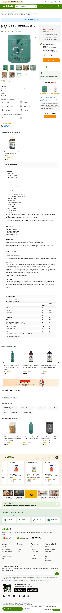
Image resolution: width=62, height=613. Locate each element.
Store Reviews (6, 549)
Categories (3, 13)
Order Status (48, 551)
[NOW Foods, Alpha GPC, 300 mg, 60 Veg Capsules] (33, 470)
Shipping (47, 554)
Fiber (22, 14)
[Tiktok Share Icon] (28, 596)
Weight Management (19, 13)
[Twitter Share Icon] (9, 596)
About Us (4, 546)
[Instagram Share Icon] (23, 596)
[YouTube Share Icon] (14, 596)
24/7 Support (48, 546)
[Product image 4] (26, 68)
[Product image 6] (5, 75)
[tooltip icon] (13, 457)
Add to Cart (12, 148)
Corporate (19, 546)
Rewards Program (7, 551)
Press (18, 551)
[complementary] (27, 608)
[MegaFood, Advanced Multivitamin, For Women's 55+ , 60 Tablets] (51, 470)
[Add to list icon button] (35, 36)
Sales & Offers (34, 551)
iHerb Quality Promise (8, 558)
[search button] (35, 6)
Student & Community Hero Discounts (37, 554)
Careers (19, 549)
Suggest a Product (50, 549)
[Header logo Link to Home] (9, 6)
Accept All (56, 609)
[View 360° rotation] (26, 75)
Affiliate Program (6, 554)
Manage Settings (47, 609)
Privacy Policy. (11, 580)
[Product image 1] (5, 68)
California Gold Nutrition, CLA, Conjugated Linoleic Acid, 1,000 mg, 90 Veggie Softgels (49, 99)
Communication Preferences (49, 559)
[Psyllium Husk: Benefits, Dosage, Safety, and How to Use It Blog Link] (43, 495)
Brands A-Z (3, 11)
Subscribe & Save (6, 556)
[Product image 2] (12, 68)
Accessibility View (35, 549)
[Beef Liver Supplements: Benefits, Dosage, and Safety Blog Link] (19, 495)
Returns (47, 556)
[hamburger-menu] (3, 6)
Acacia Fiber (27, 14)
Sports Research (11, 11)
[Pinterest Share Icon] (19, 596)
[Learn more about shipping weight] (19, 229)
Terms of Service (45, 580)
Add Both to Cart (50, 116)
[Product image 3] (19, 68)
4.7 (2, 31)
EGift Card (34, 558)
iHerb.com (5, 602)
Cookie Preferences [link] (27, 608)
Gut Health (17, 14)
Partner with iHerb (21, 554)
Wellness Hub (34, 546)
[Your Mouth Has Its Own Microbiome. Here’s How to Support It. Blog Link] (54, 495)
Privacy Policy (37, 580)
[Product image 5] (33, 68)
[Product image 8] (19, 75)
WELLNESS (31, 494)
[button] (59, 2)
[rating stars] (7, 32)
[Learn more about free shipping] (56, 52)
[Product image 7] (12, 75)
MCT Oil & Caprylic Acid (31, 13)
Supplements (10, 13)
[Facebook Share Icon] (4, 596)
